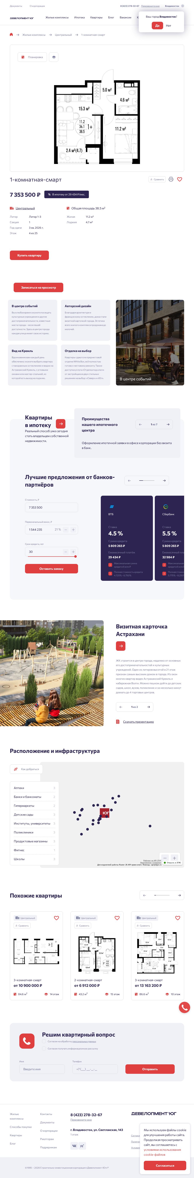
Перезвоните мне (150, 6)
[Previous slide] (140, 424)
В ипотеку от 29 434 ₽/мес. (66, 194)
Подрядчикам (48, 1147)
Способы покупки (21, 1126)
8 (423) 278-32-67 (129, 6)
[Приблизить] (174, 858)
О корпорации (37, 6)
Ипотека (79, 17)
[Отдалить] (165, 858)
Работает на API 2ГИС (152, 861)
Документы (16, 6)
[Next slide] (168, 424)
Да (157, 25)
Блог (111, 17)
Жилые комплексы (57, 17)
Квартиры (96, 17)
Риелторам (47, 1139)
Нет (168, 25)
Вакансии (125, 17)
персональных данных (84, 1041)
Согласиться (165, 1165)
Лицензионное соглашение (151, 863)
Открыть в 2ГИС (174, 863)
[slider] (75, 556)
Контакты (46, 1114)
